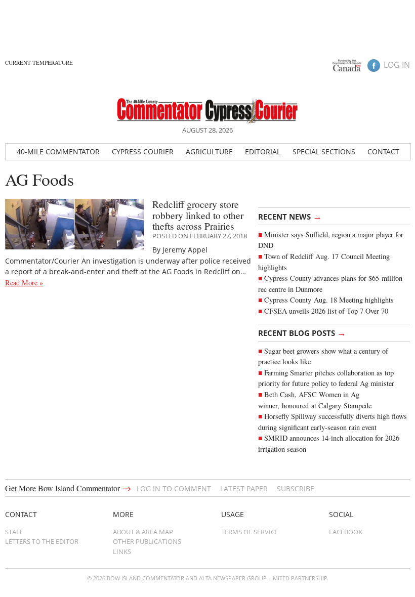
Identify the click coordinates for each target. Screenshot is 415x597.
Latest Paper (244, 488)
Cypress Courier (143, 151)
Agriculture (209, 151)
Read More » (24, 282)
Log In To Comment (174, 488)
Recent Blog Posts (302, 332)
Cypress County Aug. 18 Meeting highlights (329, 300)
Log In (397, 64)
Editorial (262, 151)
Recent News (290, 216)
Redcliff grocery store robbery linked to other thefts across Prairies (197, 215)
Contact (383, 151)
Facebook (345, 531)
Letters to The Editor (41, 541)
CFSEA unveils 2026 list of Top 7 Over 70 (326, 311)
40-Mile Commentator (58, 151)
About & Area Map (143, 531)
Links (122, 551)
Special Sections (324, 151)
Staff (14, 531)
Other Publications (147, 541)
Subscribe (295, 488)
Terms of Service (249, 531)
